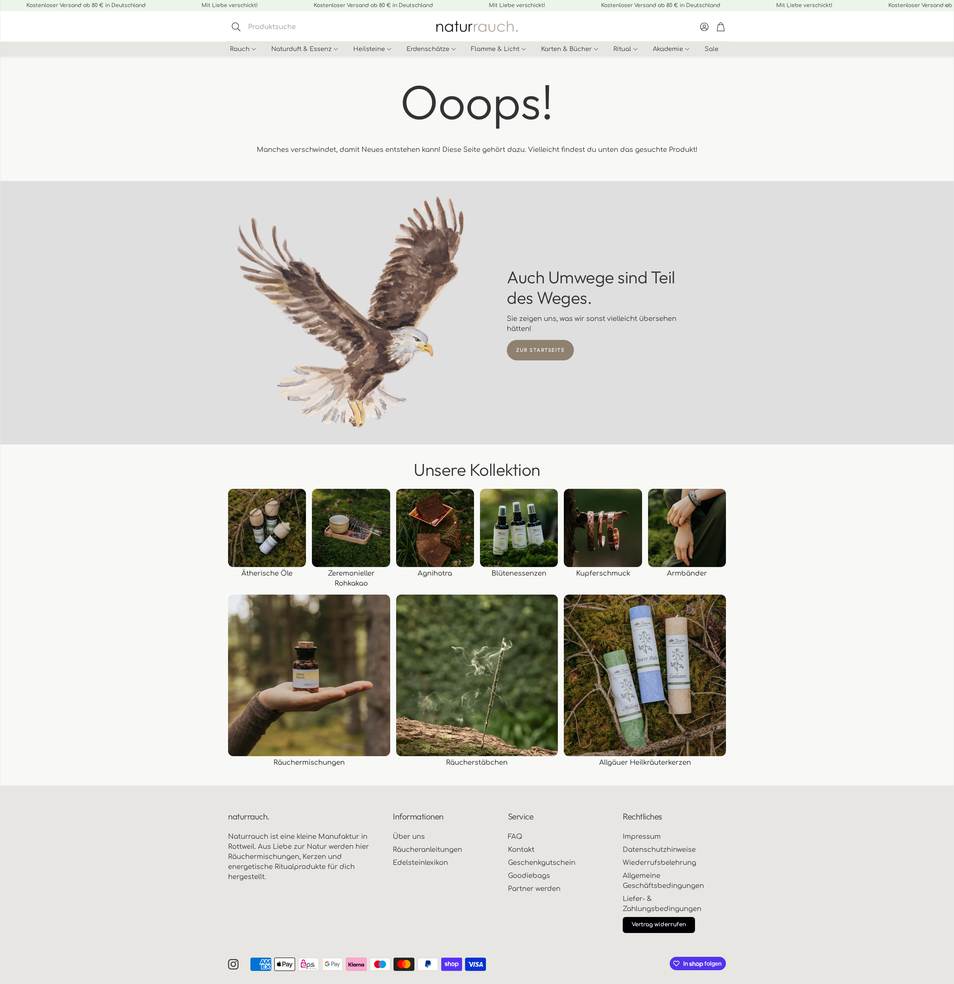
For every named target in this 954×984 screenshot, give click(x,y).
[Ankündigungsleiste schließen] (946, 5)
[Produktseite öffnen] (267, 528)
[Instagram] (233, 964)
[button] (289, 27)
